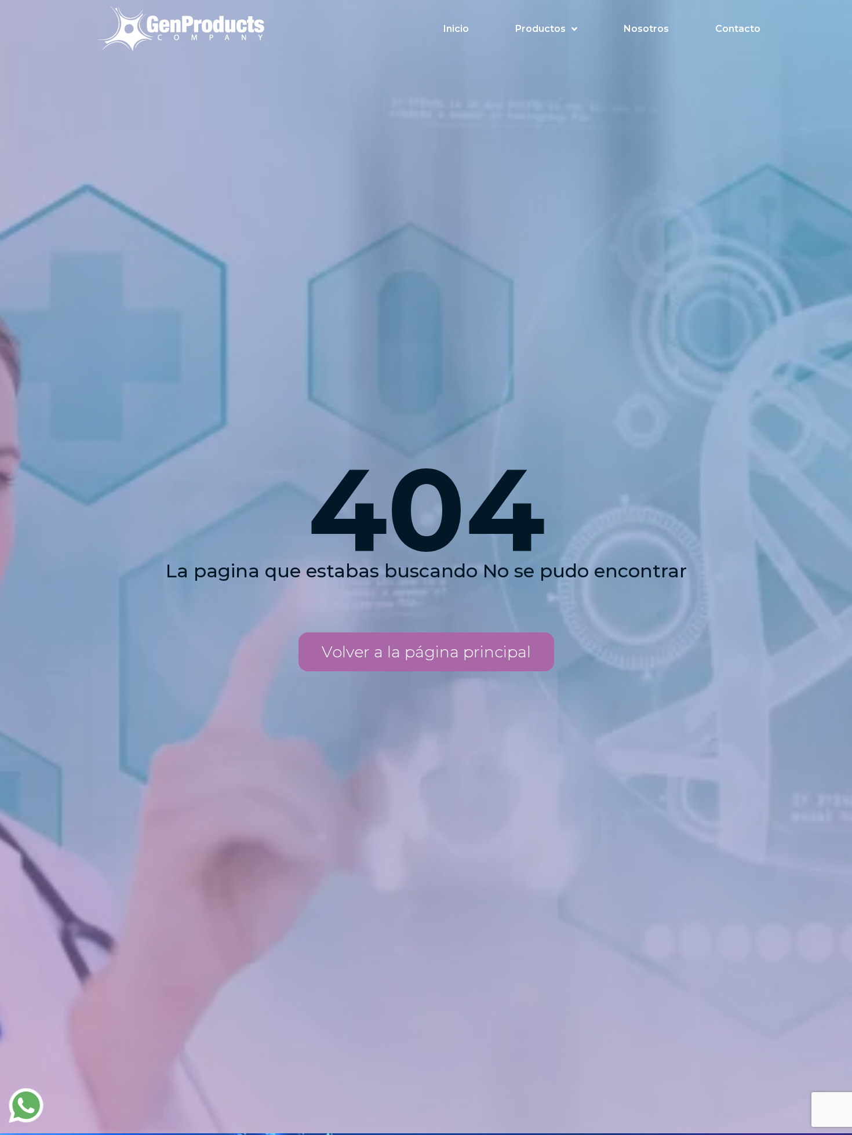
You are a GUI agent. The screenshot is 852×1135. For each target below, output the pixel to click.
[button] (426, 651)
